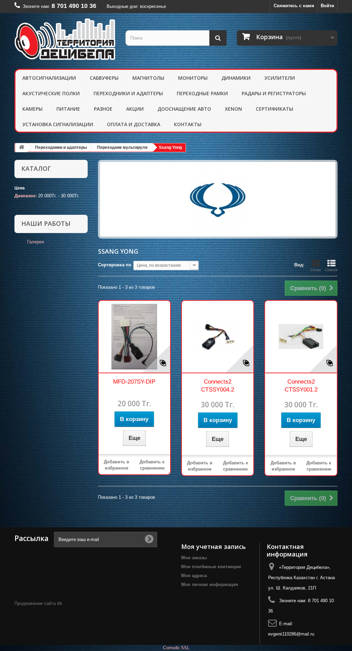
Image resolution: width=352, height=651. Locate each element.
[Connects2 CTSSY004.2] (217, 336)
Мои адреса (194, 575)
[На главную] (21, 147)
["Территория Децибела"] (64, 39)
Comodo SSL (176, 647)
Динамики (236, 78)
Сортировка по (114, 264)
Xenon (233, 109)
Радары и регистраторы (274, 93)
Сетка (315, 270)
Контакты (187, 124)
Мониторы (193, 78)
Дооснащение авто (184, 109)
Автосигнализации (49, 78)
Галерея (35, 241)
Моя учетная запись (213, 546)
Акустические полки (51, 93)
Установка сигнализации (57, 124)
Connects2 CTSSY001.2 (301, 385)
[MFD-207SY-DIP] (134, 336)
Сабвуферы (104, 78)
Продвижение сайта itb (38, 603)
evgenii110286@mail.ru (291, 634)
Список (331, 270)
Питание (68, 109)
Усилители (279, 78)
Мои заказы (194, 557)
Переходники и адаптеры (128, 93)
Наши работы (45, 223)
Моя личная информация (209, 584)
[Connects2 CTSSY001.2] (300, 336)
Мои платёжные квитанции (211, 566)
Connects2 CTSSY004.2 (217, 385)
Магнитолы (148, 78)
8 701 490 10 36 (74, 5)
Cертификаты (274, 109)
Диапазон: (25, 195)
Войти (327, 5)
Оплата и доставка (133, 124)
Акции (135, 109)
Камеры (32, 109)
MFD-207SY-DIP (134, 381)
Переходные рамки (202, 93)
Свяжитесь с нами (294, 5)
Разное (103, 109)
